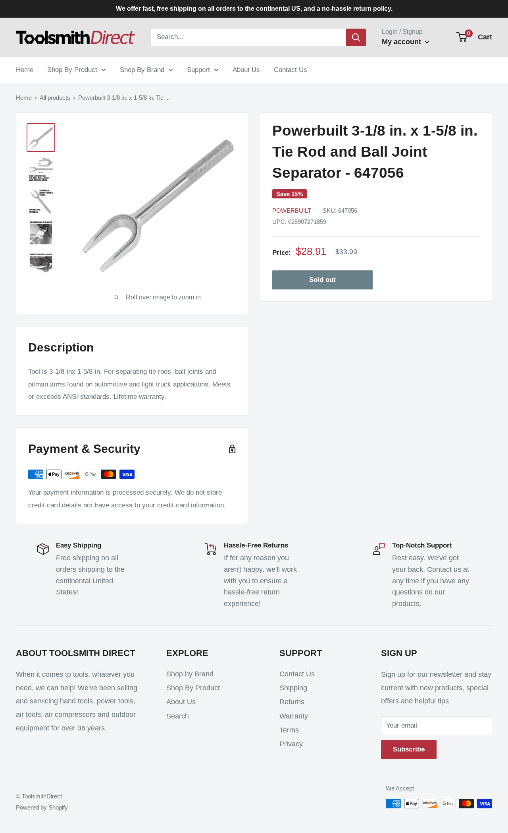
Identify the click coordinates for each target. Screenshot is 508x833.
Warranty (293, 716)
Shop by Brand (190, 674)
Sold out (322, 279)
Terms (289, 730)
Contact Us (290, 69)
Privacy (291, 744)
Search (177, 716)
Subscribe (409, 749)
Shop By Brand (142, 69)
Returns (291, 702)
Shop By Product (72, 69)
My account (402, 42)
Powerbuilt (291, 210)
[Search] (356, 37)
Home (24, 69)
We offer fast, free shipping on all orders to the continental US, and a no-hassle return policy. (254, 8)
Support (198, 69)
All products (55, 97)
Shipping (293, 688)
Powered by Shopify (42, 807)
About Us (246, 69)
